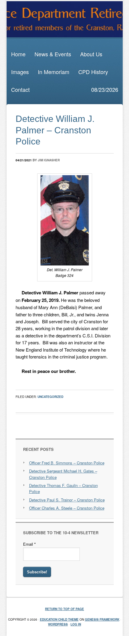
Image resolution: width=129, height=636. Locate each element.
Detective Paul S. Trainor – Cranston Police (67, 500)
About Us (91, 54)
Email (29, 544)
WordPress (58, 624)
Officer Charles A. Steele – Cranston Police (66, 508)
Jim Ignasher (49, 160)
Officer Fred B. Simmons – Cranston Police (66, 463)
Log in (75, 624)
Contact (20, 89)
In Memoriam (53, 72)
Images (20, 72)
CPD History (93, 72)
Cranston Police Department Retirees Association (65, 19)
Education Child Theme (59, 619)
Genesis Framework (102, 619)
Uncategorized (50, 397)
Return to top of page (64, 609)
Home (18, 54)
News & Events (52, 54)
